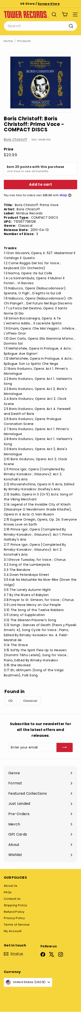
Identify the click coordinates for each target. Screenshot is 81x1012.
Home (8, 41)
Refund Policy (14, 912)
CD (10, 701)
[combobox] (40, 26)
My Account (13, 931)
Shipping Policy (15, 905)
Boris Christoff (15, 139)
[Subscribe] (64, 747)
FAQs (7, 892)
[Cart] (64, 14)
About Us (11, 886)
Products (24, 41)
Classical (30, 701)
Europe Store (49, 4)
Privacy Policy (14, 918)
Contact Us (12, 899)
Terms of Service (17, 924)
